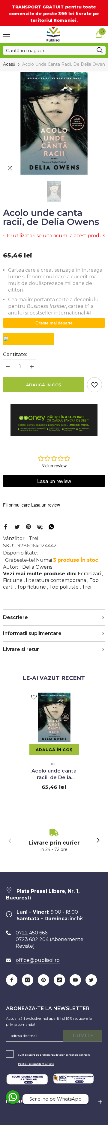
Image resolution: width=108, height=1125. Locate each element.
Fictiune (12, 580)
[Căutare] (54, 50)
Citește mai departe (54, 323)
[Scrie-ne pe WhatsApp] (13, 1097)
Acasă (9, 64)
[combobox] (48, 50)
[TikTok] (59, 980)
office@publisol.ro (38, 960)
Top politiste (64, 587)
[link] (54, 841)
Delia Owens (37, 567)
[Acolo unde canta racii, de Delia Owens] (54, 717)
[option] (54, 123)
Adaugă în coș (43, 384)
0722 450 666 (31, 933)
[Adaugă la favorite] (94, 384)
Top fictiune (31, 587)
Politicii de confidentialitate (36, 1063)
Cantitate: (15, 354)
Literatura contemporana (56, 580)
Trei (33, 538)
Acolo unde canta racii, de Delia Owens (54, 774)
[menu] (6, 34)
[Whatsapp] (51, 526)
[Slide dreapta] (98, 840)
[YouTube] (75, 980)
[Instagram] (27, 980)
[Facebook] (5, 526)
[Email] (40, 526)
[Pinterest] (28, 526)
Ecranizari (89, 574)
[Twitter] (17, 526)
